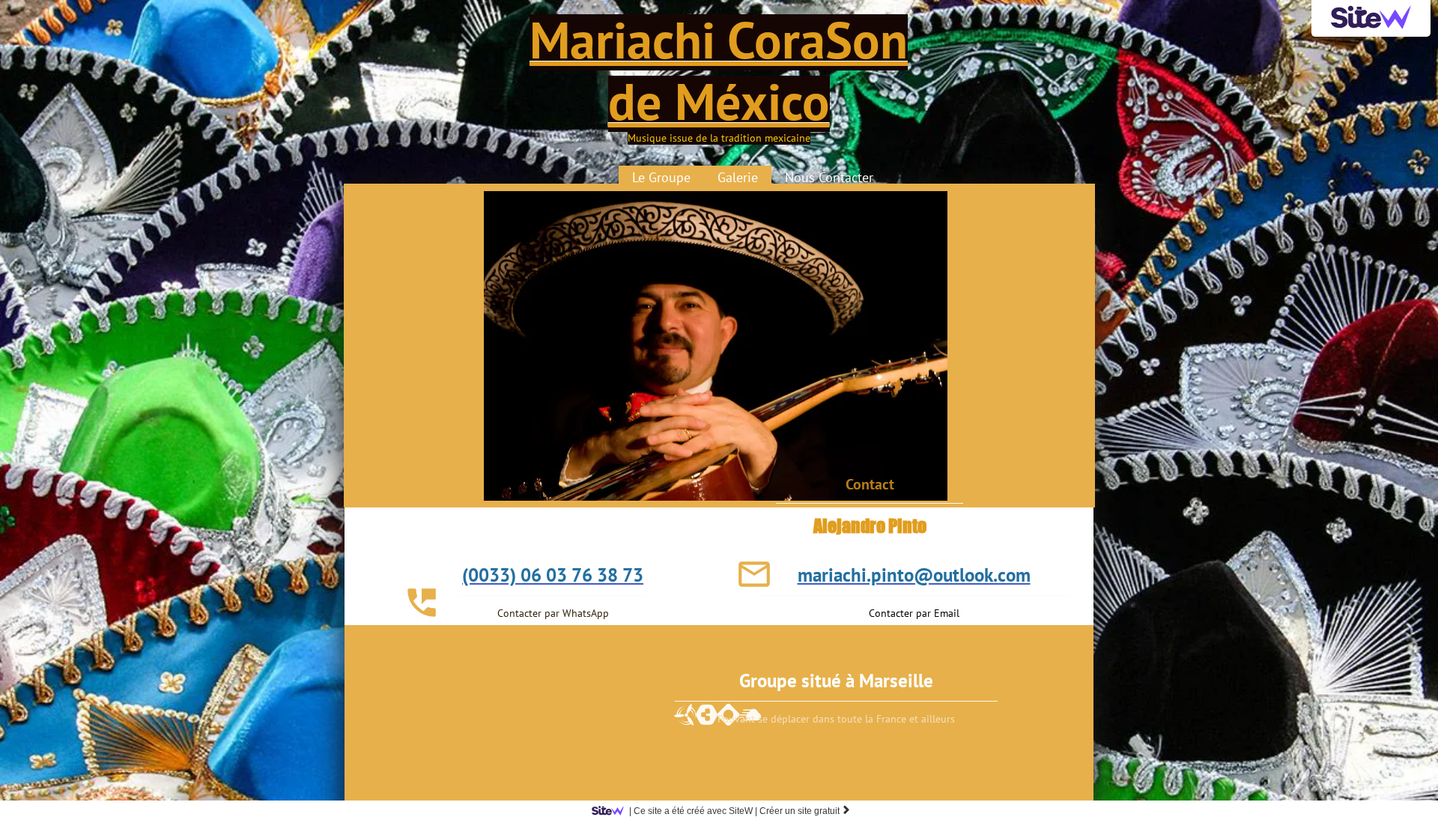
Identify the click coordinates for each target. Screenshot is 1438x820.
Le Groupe (661, 177)
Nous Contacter (829, 177)
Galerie (738, 177)
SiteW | (693, 811)
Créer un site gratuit (805, 811)
